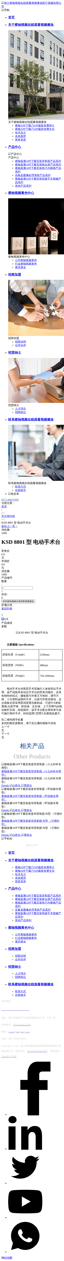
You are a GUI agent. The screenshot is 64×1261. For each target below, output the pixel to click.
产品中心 (14, 147)
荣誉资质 (20, 139)
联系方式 (20, 486)
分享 (6, 619)
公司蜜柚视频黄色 (26, 260)
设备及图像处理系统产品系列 (33, 175)
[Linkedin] (25, 1148)
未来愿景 (20, 136)
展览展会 (20, 267)
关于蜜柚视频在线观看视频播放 (31, 24)
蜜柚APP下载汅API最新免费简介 (35, 125)
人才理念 (20, 408)
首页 (11, 17)
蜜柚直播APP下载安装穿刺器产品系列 (38, 161)
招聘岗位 (20, 412)
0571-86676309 (10, 499)
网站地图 (6, 1257)
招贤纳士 (14, 352)
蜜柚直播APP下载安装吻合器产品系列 (38, 164)
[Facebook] (35, 1114)
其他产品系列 (23, 185)
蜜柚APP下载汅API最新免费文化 (35, 129)
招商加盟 (14, 274)
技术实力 (20, 132)
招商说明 (20, 341)
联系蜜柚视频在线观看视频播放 (31, 419)
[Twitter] (25, 1183)
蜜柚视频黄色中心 (21, 193)
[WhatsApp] (25, 1251)
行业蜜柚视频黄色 (26, 263)
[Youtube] (25, 1217)
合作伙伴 (20, 345)
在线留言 (20, 490)
